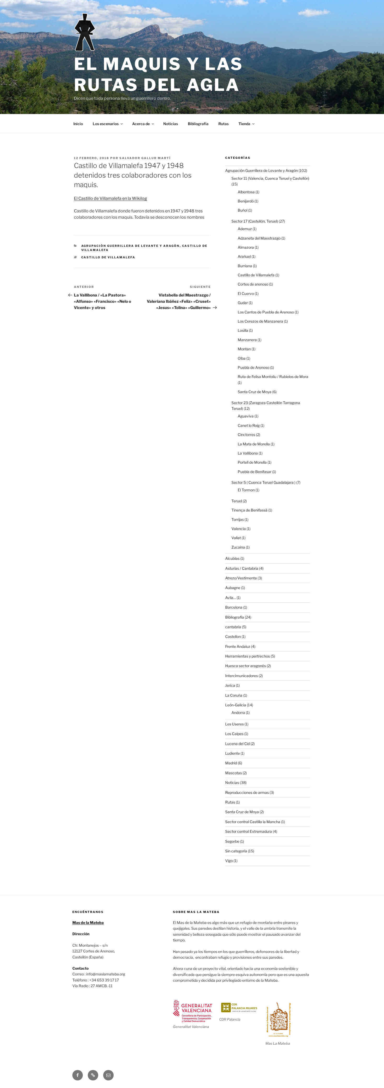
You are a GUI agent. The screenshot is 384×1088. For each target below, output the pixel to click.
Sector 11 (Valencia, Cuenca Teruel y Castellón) (270, 178)
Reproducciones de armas (247, 792)
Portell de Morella (252, 462)
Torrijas (237, 519)
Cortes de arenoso (253, 284)
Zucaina (238, 547)
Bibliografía (198, 123)
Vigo (229, 860)
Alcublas (232, 558)
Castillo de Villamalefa (108, 257)
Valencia (238, 528)
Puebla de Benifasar (254, 471)
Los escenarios (106, 123)
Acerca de (141, 123)
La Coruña (233, 695)
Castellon (233, 636)
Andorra (238, 712)
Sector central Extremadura (248, 831)
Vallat (236, 538)
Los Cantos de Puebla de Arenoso (266, 312)
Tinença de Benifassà (249, 510)
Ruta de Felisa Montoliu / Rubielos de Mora (273, 376)
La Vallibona (248, 453)
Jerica (230, 685)
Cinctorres (246, 434)
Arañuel (244, 256)
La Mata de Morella (254, 444)
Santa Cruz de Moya (254, 391)
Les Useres (234, 724)
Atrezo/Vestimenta (241, 578)
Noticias (170, 123)
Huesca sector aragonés (245, 666)
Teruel (236, 501)
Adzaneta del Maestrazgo (259, 238)
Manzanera (247, 340)
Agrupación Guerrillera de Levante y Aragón (130, 246)
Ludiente (232, 753)
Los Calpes (234, 733)
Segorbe (232, 841)
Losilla (243, 330)
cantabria (233, 627)
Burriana (245, 266)
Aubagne (232, 587)
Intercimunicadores (241, 675)
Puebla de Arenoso (253, 367)
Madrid (231, 763)
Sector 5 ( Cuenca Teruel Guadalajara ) (263, 482)
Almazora (246, 247)
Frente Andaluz (237, 646)
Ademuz (245, 228)
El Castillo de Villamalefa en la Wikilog (110, 198)
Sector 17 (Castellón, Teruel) (254, 221)
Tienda (244, 123)
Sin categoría (236, 851)
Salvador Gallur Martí (145, 158)
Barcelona (233, 607)
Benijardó (246, 201)
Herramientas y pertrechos (247, 656)
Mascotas (233, 773)
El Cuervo (246, 293)
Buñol (242, 210)
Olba (242, 358)
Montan (244, 349)
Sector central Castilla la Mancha (252, 821)
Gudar (243, 302)
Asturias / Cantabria (241, 568)
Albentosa (246, 192)
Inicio (78, 123)
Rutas (223, 123)
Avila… (230, 597)
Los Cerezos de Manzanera (260, 321)
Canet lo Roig (249, 425)
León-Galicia (235, 705)
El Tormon (246, 490)
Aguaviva (246, 416)
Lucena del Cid (237, 743)
